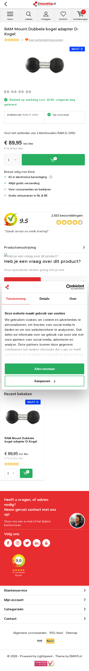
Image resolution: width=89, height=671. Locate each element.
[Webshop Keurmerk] (44, 663)
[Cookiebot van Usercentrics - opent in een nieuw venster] (66, 287)
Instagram (18, 543)
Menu (10, 19)
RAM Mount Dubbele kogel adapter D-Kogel (21, 439)
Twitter (27, 543)
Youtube (46, 543)
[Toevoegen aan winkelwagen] (26, 473)
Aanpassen (42, 381)
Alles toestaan (44, 368)
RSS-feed (56, 633)
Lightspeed (44, 656)
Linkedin (37, 543)
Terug (5, 4)
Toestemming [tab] (16, 298)
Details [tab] (45, 298)
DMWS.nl (76, 656)
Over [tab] (73, 298)
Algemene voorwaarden (30, 633)
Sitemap (71, 633)
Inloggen (46, 19)
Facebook (8, 543)
